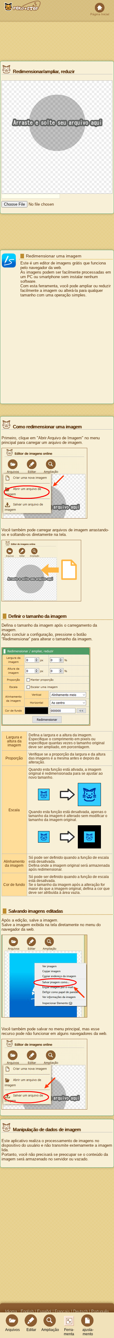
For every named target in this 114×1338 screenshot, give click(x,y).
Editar (31, 1330)
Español (44, 1311)
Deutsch (80, 1311)
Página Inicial (99, 14)
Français (62, 1311)
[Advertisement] (57, 351)
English (27, 1311)
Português (100, 1311)
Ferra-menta (69, 1332)
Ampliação (50, 1330)
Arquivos (12, 1330)
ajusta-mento (88, 1332)
